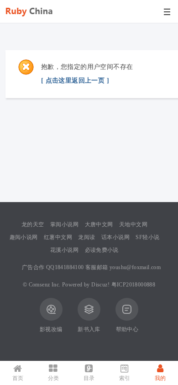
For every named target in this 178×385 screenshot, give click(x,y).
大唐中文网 (99, 224)
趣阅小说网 (24, 237)
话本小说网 (115, 237)
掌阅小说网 (64, 224)
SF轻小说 (147, 237)
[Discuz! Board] (32, 21)
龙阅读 (86, 237)
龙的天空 (32, 224)
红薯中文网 (58, 237)
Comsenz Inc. (45, 284)
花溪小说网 (64, 250)
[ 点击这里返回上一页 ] (75, 80)
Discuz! (100, 284)
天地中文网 (133, 224)
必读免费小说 (102, 250)
